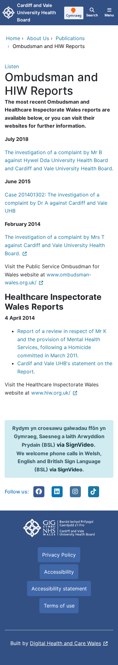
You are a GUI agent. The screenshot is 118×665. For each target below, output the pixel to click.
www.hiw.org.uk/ (50, 393)
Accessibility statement (59, 588)
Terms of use (59, 605)
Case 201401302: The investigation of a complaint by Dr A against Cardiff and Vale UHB (56, 202)
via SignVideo (75, 444)
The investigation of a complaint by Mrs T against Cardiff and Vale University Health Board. (55, 245)
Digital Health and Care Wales (65, 643)
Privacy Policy (59, 555)
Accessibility (59, 572)
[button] (39, 491)
